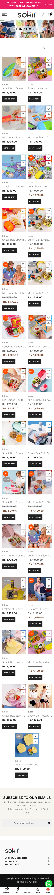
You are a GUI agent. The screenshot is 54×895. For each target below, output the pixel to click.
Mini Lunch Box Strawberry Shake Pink (25, 137)
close (49, 4)
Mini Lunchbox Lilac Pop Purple (20, 293)
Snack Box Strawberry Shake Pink (22, 239)
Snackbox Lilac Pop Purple (18, 186)
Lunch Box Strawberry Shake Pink (22, 346)
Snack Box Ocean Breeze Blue (20, 88)
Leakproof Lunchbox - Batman (20, 608)
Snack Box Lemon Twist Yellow (20, 662)
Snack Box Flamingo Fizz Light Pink (23, 502)
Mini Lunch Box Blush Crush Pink (21, 555)
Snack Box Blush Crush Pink (19, 715)
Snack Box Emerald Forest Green (21, 453)
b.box (5, 84)
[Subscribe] (49, 823)
